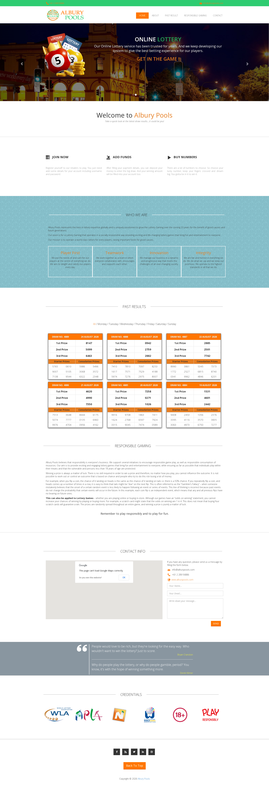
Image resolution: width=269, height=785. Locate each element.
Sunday (172, 324)
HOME (142, 15)
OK (124, 577)
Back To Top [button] (134, 765)
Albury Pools (144, 778)
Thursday (140, 324)
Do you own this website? (90, 578)
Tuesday (113, 324)
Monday (102, 324)
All (94, 324)
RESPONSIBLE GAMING (195, 15)
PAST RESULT (171, 15)
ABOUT (155, 15)
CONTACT (217, 15)
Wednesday (126, 324)
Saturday (161, 324)
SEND (216, 623)
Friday (150, 324)
